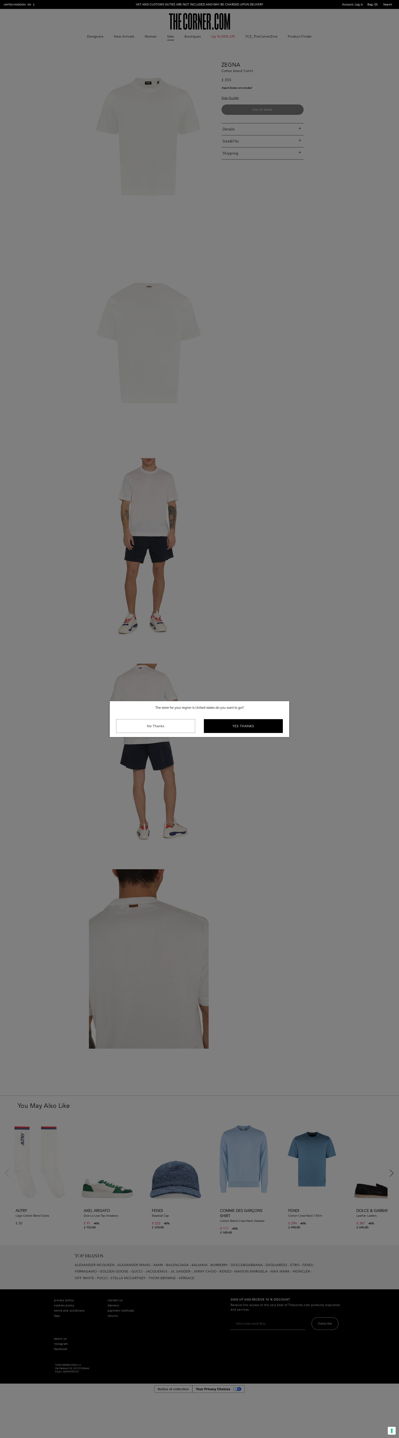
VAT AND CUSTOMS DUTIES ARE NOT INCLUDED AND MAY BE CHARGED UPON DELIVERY (199, 4)
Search (387, 4)
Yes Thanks (243, 726)
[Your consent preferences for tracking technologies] (392, 1431)
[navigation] (19, 4)
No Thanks (155, 726)
